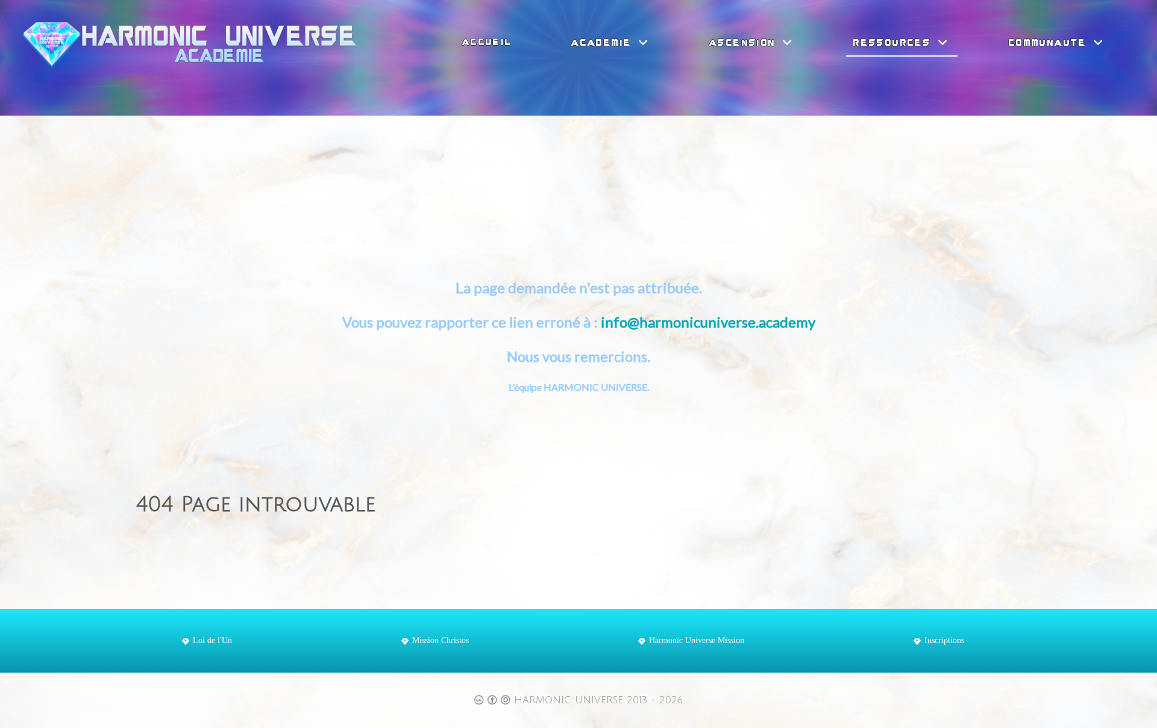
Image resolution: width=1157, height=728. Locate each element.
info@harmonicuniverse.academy (708, 322)
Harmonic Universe (570, 700)
